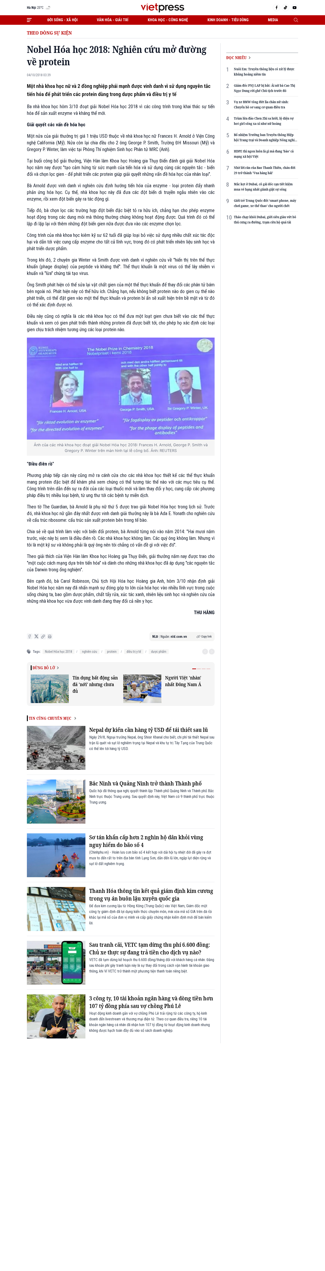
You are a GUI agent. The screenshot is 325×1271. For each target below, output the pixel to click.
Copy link (206, 636)
